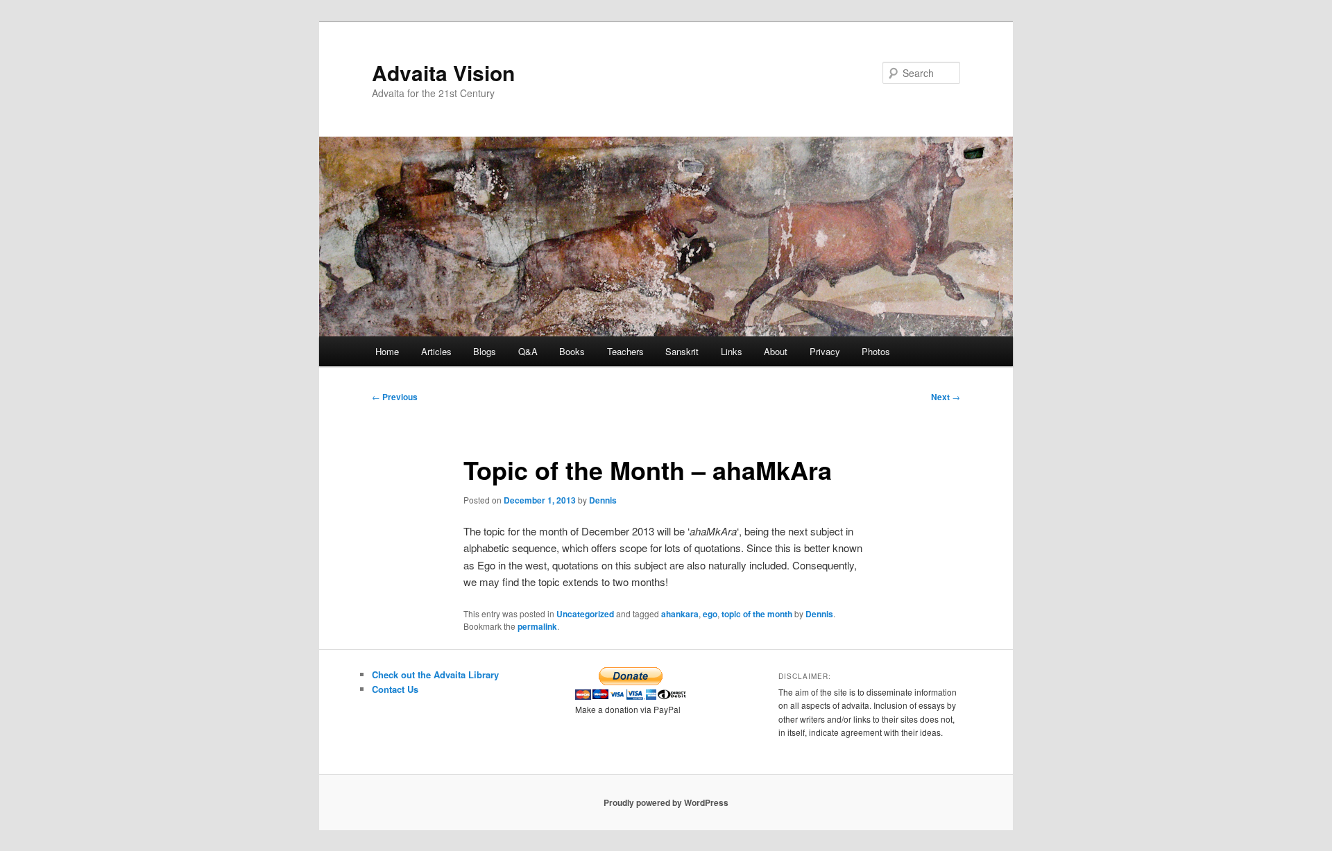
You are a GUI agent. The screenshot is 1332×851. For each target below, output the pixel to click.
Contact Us (395, 689)
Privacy (825, 351)
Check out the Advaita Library (435, 674)
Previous (395, 396)
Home (387, 351)
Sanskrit (682, 351)
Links (731, 351)
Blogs (484, 351)
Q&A (528, 351)
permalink (537, 626)
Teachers (625, 351)
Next (945, 396)
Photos (876, 351)
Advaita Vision (443, 72)
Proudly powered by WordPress (666, 802)
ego (710, 614)
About (775, 351)
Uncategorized (585, 614)
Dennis (603, 500)
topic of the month (757, 614)
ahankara (680, 614)
